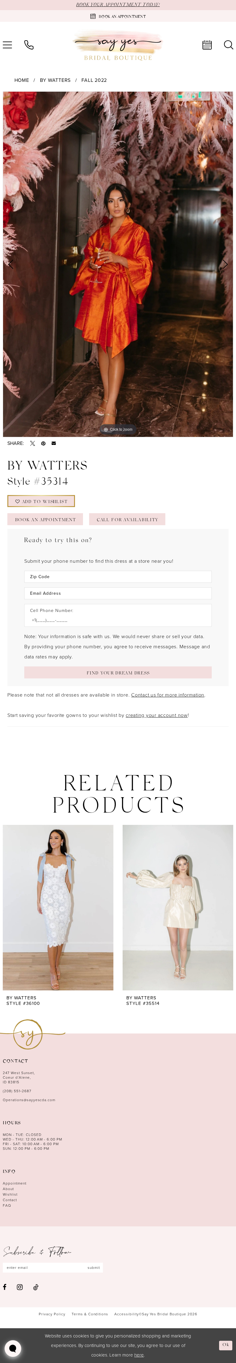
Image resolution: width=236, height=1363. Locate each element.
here (139, 1355)
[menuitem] (29, 45)
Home (21, 80)
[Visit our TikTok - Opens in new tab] (35, 1287)
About (8, 1189)
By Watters (55, 80)
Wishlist (10, 1194)
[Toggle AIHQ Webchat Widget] (13, 1348)
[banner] (118, 45)
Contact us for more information (167, 694)
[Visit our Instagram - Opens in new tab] (20, 1287)
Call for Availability (127, 520)
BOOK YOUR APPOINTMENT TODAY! (118, 5)
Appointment (14, 1183)
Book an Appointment (45, 520)
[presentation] (58, 907)
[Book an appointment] (207, 45)
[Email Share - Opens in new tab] (54, 443)
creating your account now (157, 715)
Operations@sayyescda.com (29, 1100)
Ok (225, 1345)
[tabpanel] (118, 264)
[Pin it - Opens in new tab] (43, 443)
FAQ (7, 1205)
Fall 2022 (94, 80)
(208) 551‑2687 (17, 1091)
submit (94, 1267)
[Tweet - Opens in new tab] (32, 443)
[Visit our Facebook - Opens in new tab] (4, 1287)
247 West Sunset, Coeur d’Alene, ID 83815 (19, 1077)
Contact (10, 1200)
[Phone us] (29, 45)
